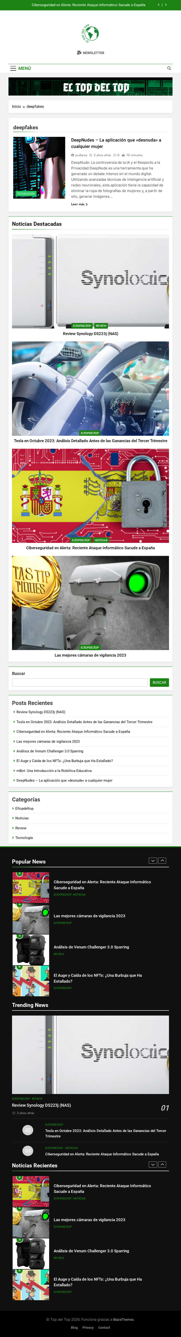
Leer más (77, 204)
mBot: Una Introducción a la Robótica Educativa (54, 771)
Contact (104, 1328)
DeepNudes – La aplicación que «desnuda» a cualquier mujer (64, 780)
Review (101, 326)
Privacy (88, 1328)
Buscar (18, 673)
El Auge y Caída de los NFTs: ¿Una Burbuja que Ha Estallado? (64, 761)
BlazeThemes (123, 1319)
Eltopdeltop (82, 326)
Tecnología (26, 194)
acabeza (81, 155)
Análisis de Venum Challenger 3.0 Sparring (49, 751)
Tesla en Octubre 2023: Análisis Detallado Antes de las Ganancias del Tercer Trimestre (90, 441)
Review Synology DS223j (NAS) (90, 333)
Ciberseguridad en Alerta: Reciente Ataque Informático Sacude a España (90, 548)
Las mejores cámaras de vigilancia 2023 (113, 5)
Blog (74, 1328)
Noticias (101, 540)
